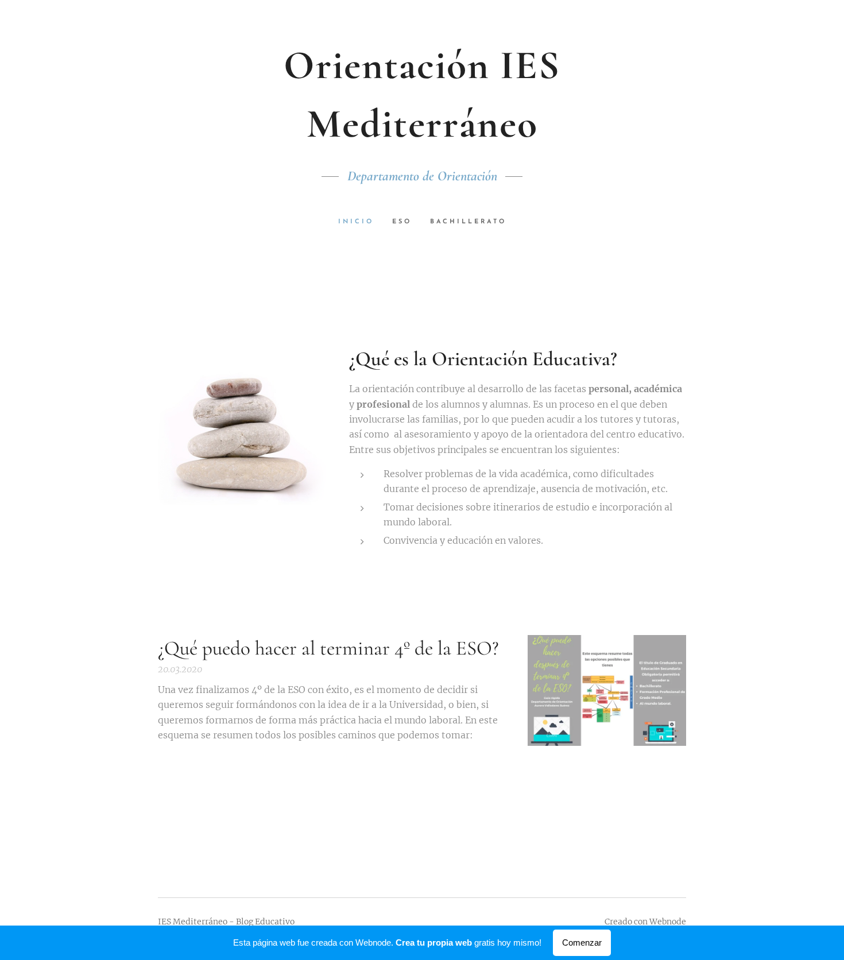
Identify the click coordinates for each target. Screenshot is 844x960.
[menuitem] (360, 222)
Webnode (667, 921)
